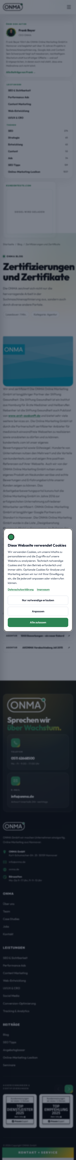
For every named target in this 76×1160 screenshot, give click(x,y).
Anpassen (38, 611)
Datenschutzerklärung (21, 589)
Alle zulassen (38, 622)
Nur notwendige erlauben (38, 600)
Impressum (43, 589)
